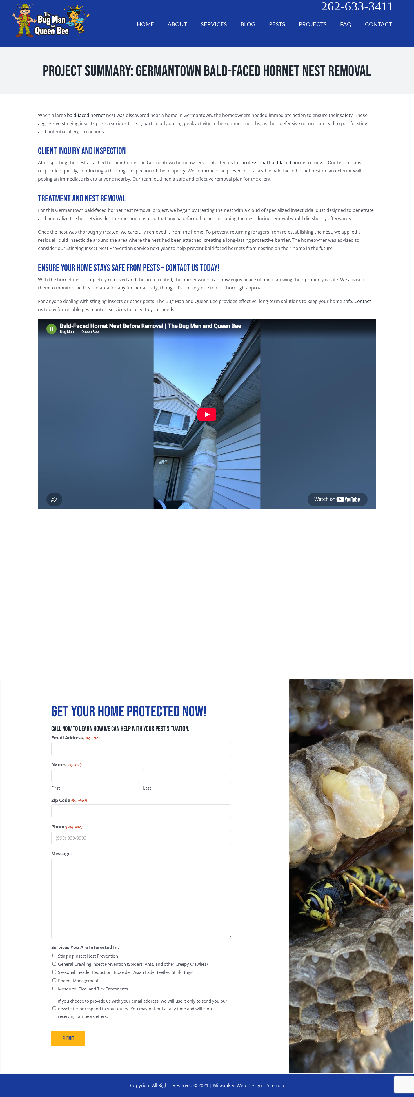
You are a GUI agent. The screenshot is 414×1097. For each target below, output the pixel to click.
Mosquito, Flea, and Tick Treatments (93, 989)
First (55, 788)
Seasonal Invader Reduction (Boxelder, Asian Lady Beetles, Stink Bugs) (125, 972)
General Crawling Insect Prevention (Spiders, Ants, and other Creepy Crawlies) (133, 964)
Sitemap (275, 1085)
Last (147, 788)
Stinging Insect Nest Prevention (88, 956)
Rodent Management (78, 980)
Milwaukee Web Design (237, 1085)
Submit (68, 1038)
